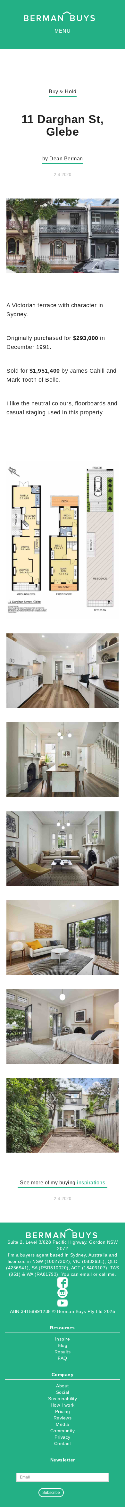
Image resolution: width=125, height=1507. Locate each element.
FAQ (62, 1358)
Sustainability (62, 1398)
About (62, 1385)
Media (62, 1424)
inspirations (91, 1182)
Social (62, 1392)
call (102, 1274)
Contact (62, 1443)
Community (62, 1430)
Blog (62, 1345)
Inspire (62, 1339)
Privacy (62, 1437)
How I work (63, 1405)
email (86, 1274)
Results (62, 1351)
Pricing (62, 1411)
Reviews (63, 1417)
